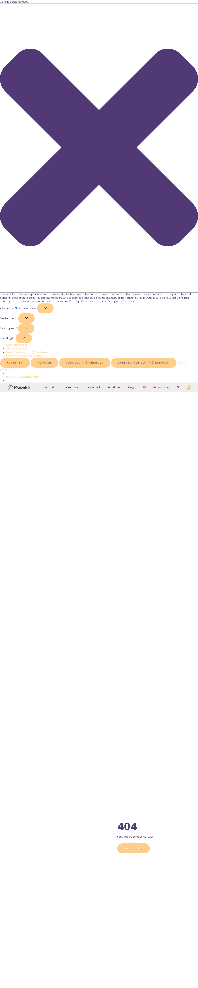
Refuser (44, 362)
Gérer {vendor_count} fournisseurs (28, 352)
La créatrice (70, 387)
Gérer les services (17, 348)
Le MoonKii (93, 387)
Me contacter (161, 387)
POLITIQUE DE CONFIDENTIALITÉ (25, 377)
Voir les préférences (84, 362)
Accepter (15, 362)
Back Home (133, 848)
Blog (131, 387)
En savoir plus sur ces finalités (24, 356)
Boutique (114, 387)
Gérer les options (16, 345)
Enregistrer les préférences (143, 362)
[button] (99, 148)
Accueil (49, 387)
